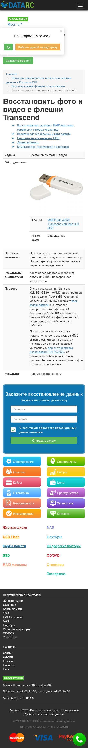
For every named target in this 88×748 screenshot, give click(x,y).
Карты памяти (14, 545)
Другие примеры (28, 142)
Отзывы (8, 661)
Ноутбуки (54, 536)
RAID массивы (15, 564)
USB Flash (11, 536)
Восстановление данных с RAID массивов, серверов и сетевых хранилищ (45, 127)
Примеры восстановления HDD (38, 138)
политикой (30, 428)
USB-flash (9, 605)
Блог (6, 669)
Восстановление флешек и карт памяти (44, 134)
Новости (8, 665)
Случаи (8, 657)
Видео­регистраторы (64, 545)
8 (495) (20, 697)
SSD (6, 555)
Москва (13, 24)
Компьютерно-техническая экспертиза (43, 146)
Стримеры (55, 564)
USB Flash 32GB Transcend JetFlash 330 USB (63, 224)
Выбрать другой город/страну (38, 47)
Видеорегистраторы (16, 629)
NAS (50, 527)
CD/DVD (53, 555)
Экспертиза (56, 573)
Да (8, 47)
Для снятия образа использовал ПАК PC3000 (51, 349)
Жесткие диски (15, 527)
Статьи (7, 653)
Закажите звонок (18, 60)
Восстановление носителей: (22, 595)
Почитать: (9, 647)
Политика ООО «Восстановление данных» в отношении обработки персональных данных (44, 712)
